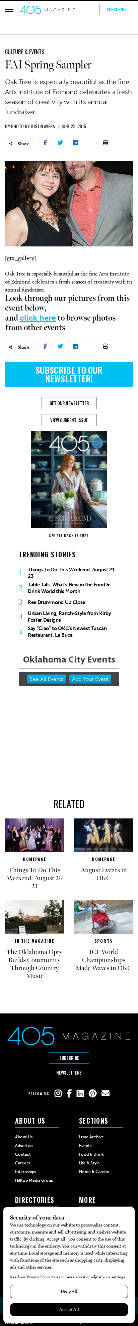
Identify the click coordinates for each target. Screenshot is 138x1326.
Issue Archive (91, 1137)
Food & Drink (91, 1154)
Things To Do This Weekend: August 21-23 (72, 573)
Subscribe (116, 9)
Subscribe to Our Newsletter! (69, 374)
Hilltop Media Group (34, 1180)
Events (85, 1145)
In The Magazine (34, 941)
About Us (23, 1137)
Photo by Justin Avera (33, 126)
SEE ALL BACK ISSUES (69, 535)
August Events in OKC (103, 874)
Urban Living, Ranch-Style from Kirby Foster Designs (69, 616)
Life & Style (89, 1163)
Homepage (34, 859)
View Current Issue (69, 420)
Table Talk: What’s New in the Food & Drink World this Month (69, 588)
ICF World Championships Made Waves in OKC (103, 960)
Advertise (24, 1145)
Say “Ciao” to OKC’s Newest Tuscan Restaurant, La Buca (67, 631)
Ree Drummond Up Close (56, 602)
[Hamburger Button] (9, 9)
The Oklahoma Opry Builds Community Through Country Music (34, 964)
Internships (25, 1171)
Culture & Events (24, 52)
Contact (23, 1154)
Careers (22, 1163)
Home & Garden (94, 1171)
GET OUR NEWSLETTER (69, 403)
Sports (103, 941)
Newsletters (69, 1072)
